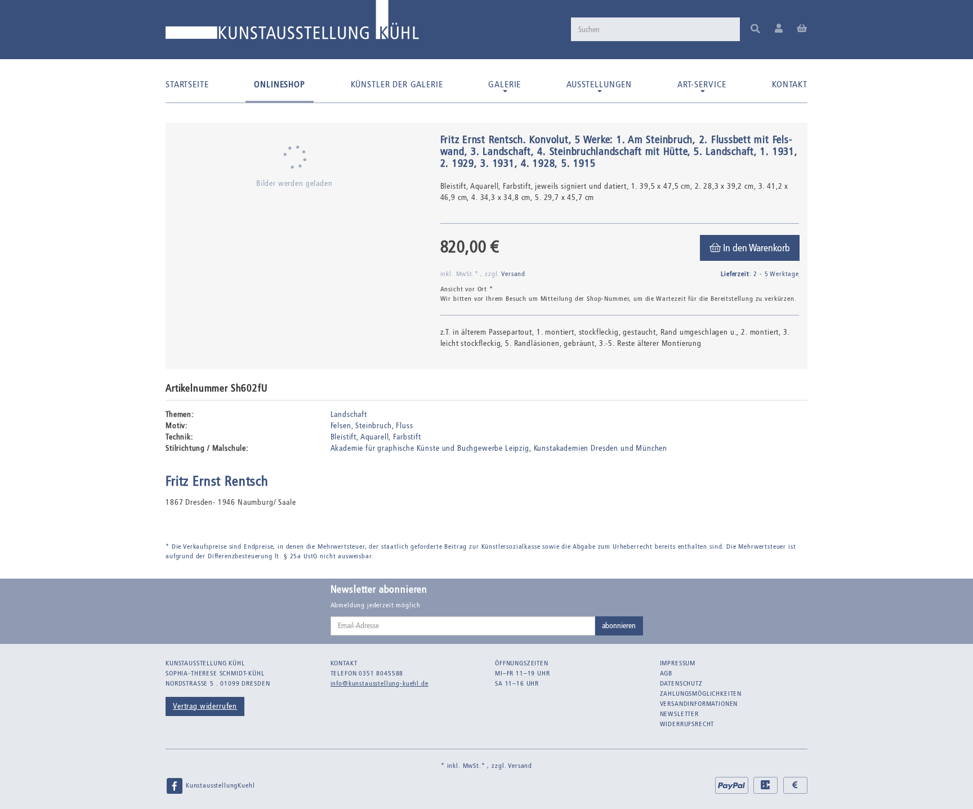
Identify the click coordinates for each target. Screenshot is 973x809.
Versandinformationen (699, 703)
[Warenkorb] (802, 29)
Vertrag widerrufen (205, 706)
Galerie (504, 84)
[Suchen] (755, 29)
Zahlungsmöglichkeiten (701, 693)
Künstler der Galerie (397, 84)
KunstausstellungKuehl (219, 785)
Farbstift (407, 437)
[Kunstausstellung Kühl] (292, 24)
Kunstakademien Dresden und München (601, 448)
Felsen (341, 425)
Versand (513, 274)
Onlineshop (279, 84)
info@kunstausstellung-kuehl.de (380, 683)
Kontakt (789, 84)
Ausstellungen (599, 84)
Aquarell (374, 437)
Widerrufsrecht (687, 724)
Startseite (187, 84)
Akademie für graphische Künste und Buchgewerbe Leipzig (430, 448)
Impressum (678, 663)
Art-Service (701, 84)
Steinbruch (373, 425)
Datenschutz (681, 683)
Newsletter (679, 713)
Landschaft (349, 414)
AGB (666, 673)
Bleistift (344, 437)
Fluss (404, 425)
